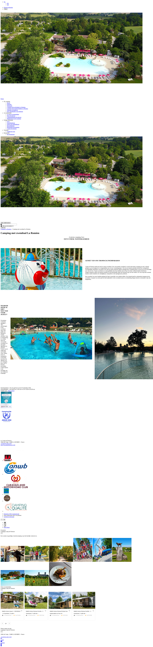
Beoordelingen (10, 126)
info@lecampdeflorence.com (8, 445)
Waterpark (9, 105)
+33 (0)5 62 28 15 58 (6, 443)
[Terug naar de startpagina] (18, 221)
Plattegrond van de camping (14, 118)
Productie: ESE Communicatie (11, 514)
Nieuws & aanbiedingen (13, 124)
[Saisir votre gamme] (1, 226)
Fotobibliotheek (11, 123)
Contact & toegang (11, 128)
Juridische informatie (9, 516)
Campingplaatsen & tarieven (14, 117)
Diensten (9, 104)
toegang (3, 642)
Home (8, 103)
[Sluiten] (1, 12)
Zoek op (3, 227)
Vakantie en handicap (12, 110)
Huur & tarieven (11, 116)
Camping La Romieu (6, 229)
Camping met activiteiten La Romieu (16, 107)
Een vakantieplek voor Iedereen (15, 111)
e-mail (2, 640)
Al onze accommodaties (13, 114)
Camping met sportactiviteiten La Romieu (17, 108)
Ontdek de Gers (11, 131)
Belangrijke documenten (13, 127)
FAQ (8, 121)
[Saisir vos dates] (1, 224)
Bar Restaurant (11, 134)
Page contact (11, 390)
